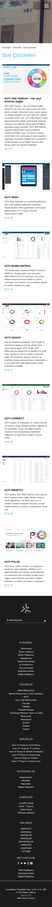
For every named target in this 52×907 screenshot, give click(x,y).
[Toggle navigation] (46, 6)
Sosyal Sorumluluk (26, 661)
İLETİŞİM (26, 851)
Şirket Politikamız (26, 655)
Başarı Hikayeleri (26, 787)
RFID (26, 697)
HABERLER (26, 845)
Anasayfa (6, 47)
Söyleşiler (26, 780)
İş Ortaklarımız (26, 664)
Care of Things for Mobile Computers (26, 751)
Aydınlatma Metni (26, 671)
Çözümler (17, 47)
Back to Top (26, 895)
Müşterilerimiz (26, 777)
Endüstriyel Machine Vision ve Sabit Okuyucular (26, 714)
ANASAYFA (26, 829)
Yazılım (26, 729)
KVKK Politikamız (26, 870)
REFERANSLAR (26, 841)
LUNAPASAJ (26, 848)
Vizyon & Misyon (26, 652)
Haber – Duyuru (26, 806)
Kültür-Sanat (26, 809)
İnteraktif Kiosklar (26, 710)
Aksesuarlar (26, 719)
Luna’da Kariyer (26, 668)
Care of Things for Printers (26, 758)
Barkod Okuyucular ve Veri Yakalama (26, 693)
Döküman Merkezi (26, 813)
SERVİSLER (26, 838)
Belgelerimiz (26, 658)
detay (7, 149)
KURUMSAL (26, 832)
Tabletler (26, 706)
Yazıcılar (26, 703)
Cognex (26, 726)
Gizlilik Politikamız (26, 674)
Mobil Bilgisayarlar (26, 690)
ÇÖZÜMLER (26, 835)
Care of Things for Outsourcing (26, 755)
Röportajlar (26, 784)
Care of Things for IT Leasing (26, 748)
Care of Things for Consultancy (26, 745)
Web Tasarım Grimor (26, 898)
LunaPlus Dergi (26, 803)
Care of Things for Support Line (26, 761)
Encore (26, 722)
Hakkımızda (26, 648)
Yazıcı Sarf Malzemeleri (26, 700)
